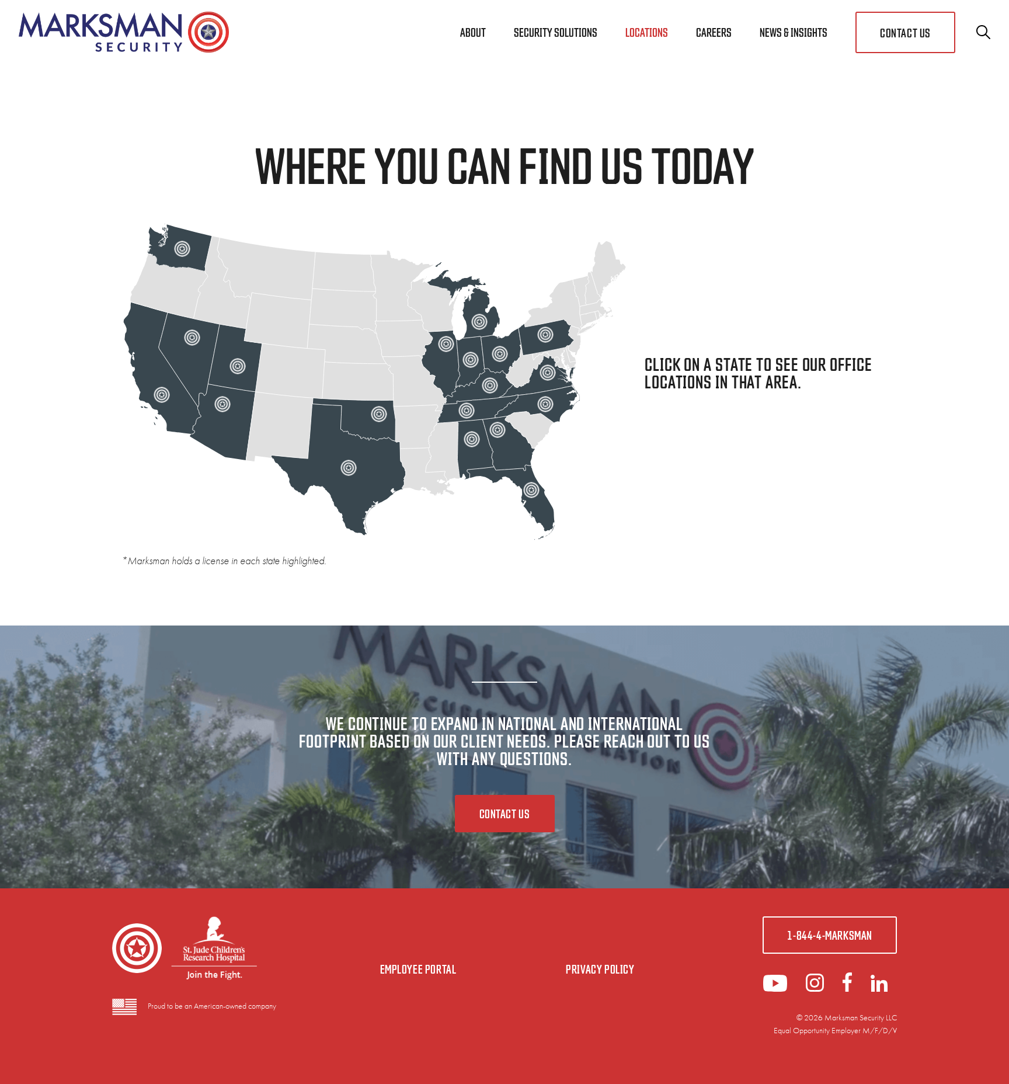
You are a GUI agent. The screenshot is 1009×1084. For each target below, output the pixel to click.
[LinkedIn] (815, 988)
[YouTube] (775, 988)
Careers (714, 32)
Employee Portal (418, 968)
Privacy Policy (600, 968)
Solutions (555, 32)
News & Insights (793, 32)
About (473, 32)
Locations (646, 32)
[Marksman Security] (124, 32)
